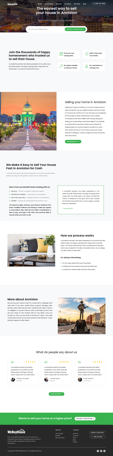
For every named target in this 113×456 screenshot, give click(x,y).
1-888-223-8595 (100, 3)
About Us (75, 433)
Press (74, 438)
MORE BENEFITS (72, 141)
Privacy (75, 442)
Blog (84, 4)
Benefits (59, 4)
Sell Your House (60, 438)
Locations (67, 4)
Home (40, 4)
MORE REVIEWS (56, 394)
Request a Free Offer (97, 432)
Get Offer (77, 4)
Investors (75, 436)
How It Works (49, 4)
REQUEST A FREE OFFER (74, 29)
